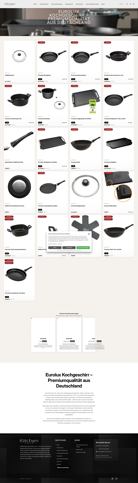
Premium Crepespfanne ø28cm (47, 206)
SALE (103, 4)
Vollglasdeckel (9, 75)
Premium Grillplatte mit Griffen (47, 162)
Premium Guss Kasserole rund (113, 75)
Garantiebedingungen (62, 458)
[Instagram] (116, 478)
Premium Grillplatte (110, 162)
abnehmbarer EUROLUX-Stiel (14, 162)
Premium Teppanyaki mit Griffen (81, 118)
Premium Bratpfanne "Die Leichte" (115, 118)
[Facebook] (112, 478)
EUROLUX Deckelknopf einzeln (14, 206)
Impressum (60, 456)
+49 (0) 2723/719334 (103, 449)
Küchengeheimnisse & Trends (82, 445)
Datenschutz (60, 447)
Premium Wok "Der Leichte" (113, 249)
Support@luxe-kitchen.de (104, 451)
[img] (43, 338)
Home (35, 4)
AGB (58, 445)
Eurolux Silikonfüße (110, 206)
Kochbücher (79, 4)
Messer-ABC (79, 449)
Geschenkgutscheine (92, 4)
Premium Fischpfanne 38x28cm (15, 293)
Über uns (59, 461)
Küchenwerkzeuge (56, 4)
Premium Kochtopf (44, 118)
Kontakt (59, 464)
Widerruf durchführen (63, 467)
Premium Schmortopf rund (13, 118)
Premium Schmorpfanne (78, 75)
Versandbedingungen (62, 453)
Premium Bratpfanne (44, 75)
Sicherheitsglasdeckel (78, 206)
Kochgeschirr (69, 4)
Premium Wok (75, 162)
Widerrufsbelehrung (62, 450)
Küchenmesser (44, 4)
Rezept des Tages (81, 452)
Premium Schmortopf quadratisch (15, 249)
